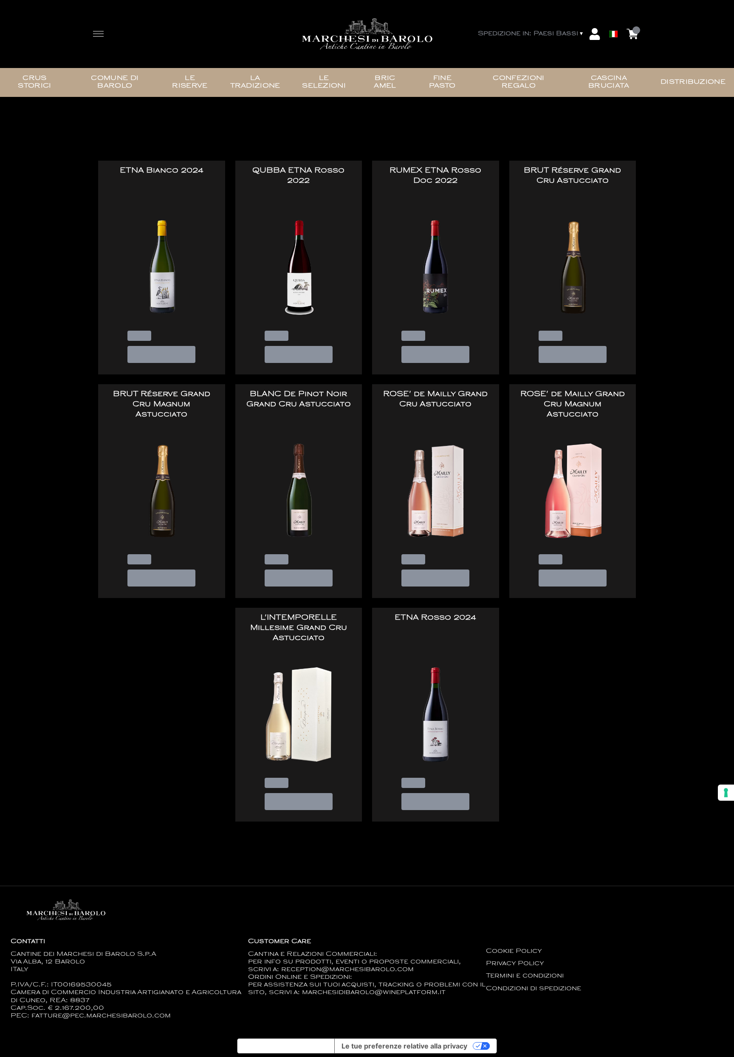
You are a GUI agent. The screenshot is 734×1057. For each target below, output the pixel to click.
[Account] (595, 34)
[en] (613, 14)
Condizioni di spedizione (533, 989)
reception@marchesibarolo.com (347, 969)
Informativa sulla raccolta (285, 1046)
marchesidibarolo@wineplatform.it (374, 992)
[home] (367, 34)
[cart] (632, 34)
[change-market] (531, 34)
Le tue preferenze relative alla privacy (404, 1046)
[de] (613, 22)
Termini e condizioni (525, 976)
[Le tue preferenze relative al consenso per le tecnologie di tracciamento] (726, 793)
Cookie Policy (514, 951)
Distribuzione (693, 82)
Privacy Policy (515, 964)
